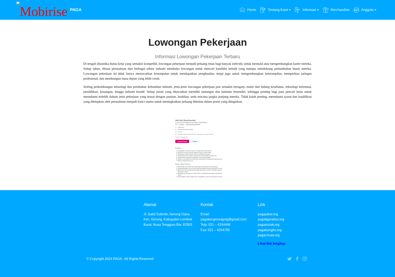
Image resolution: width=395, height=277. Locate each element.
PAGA (75, 10)
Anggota (367, 10)
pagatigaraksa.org (271, 219)
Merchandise (340, 10)
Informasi (309, 10)
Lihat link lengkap (271, 243)
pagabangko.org (270, 230)
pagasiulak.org (268, 224)
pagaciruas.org (269, 235)
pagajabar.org (268, 214)
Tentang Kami (278, 10)
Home (251, 10)
